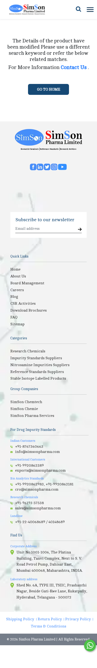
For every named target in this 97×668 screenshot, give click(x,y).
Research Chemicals (30, 149)
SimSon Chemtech (26, 402)
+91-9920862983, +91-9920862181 (44, 484)
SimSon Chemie (24, 409)
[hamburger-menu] (90, 9)
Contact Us (74, 67)
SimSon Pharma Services (32, 416)
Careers (17, 290)
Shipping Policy (20, 619)
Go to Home (48, 89)
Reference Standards (49, 149)
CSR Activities (23, 303)
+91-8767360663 (29, 446)
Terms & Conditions (48, 626)
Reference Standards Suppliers (37, 372)
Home (15, 269)
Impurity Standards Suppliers (36, 358)
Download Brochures (28, 310)
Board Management (27, 283)
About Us (18, 276)
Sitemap (17, 324)
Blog (14, 297)
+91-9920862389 (29, 465)
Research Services (68, 149)
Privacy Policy (78, 619)
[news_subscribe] (80, 229)
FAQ (13, 317)
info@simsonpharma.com (37, 452)
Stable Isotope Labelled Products (38, 378)
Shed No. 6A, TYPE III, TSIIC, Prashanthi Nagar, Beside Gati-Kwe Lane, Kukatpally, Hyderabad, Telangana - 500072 (51, 591)
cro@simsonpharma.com (36, 489)
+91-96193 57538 (29, 503)
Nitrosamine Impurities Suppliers (39, 365)
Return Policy (50, 619)
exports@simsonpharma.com (40, 470)
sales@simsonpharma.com (38, 508)
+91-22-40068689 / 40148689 (40, 522)
